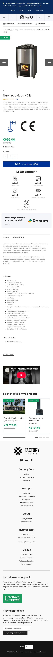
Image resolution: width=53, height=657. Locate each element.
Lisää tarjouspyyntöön (26, 164)
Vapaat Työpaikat (26, 477)
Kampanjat (26, 499)
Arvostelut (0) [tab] (18, 237)
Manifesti (26, 480)
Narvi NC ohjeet (8, 354)
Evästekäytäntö (26, 558)
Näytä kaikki (9, 23)
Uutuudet (41, 23)
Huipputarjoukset (25, 23)
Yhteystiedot (39, 10)
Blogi (29, 10)
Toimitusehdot (26, 555)
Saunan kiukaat (30, 30)
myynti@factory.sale (26, 542)
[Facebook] (31, 460)
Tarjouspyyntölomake (26, 496)
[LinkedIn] (26, 460)
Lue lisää (8, 224)
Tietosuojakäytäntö (27, 561)
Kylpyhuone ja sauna (16, 30)
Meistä (21, 10)
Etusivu (12, 10)
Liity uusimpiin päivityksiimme (15, 633)
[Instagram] (21, 460)
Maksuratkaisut (26, 506)
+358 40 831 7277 (27, 535)
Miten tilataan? (26, 522)
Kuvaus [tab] (6, 237)
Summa (6, 151)
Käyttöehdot (26, 564)
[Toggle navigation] (4, 17)
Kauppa (26, 493)
